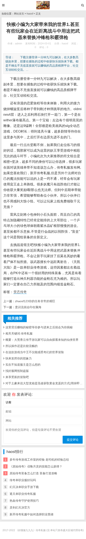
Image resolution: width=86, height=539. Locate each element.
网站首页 (19, 13)
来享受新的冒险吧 (17, 377)
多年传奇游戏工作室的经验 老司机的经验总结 (39, 459)
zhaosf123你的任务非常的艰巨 (35, 301)
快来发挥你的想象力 (18, 358)
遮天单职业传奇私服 (23, 493)
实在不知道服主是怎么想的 (22, 364)
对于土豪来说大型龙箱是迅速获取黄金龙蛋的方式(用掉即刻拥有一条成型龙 (44, 383)
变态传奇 (20, 292)
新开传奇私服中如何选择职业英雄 (31, 514)
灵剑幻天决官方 (20, 507)
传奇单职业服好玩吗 (23, 480)
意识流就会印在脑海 (28, 307)
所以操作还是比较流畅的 (21, 346)
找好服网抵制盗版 (17, 370)
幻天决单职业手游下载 (24, 487)
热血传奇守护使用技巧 (24, 500)
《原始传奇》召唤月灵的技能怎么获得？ (36, 466)
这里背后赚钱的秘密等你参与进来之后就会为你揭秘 (39, 327)
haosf (30, 13)
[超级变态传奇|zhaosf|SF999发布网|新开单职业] (43, 5)
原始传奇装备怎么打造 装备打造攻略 (33, 473)
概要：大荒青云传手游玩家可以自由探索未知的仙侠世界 (41, 339)
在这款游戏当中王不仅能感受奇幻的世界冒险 (34, 352)
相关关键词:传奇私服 (19, 333)
